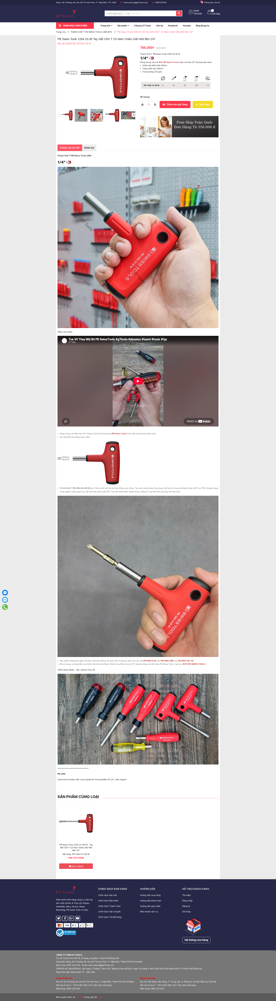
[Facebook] (5, 593)
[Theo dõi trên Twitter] (58, 918)
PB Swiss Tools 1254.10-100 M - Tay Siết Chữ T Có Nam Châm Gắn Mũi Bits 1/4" (76, 847)
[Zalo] (5, 600)
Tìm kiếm (186, 895)
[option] (65, 116)
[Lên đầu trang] (271, 987)
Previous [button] (59, 115)
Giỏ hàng (186, 911)
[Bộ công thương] (66, 932)
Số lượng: (145, 97)
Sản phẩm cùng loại (78, 796)
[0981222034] (5, 607)
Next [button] (134, 115)
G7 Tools (79, 997)
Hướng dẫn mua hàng (150, 895)
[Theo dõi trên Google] (71, 918)
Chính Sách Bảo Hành (108, 900)
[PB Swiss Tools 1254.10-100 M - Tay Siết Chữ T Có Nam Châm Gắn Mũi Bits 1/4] (76, 823)
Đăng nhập (187, 900)
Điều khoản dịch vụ (149, 911)
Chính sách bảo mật (107, 895)
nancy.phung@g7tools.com (136, 2)
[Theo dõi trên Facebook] (64, 918)
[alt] (179, 126)
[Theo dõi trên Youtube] (77, 918)
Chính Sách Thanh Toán (109, 906)
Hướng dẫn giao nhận (150, 906)
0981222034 (161, 2)
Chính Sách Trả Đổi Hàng (110, 917)
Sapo (99, 997)
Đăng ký (186, 906)
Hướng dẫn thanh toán (150, 900)
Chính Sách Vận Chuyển (109, 911)
